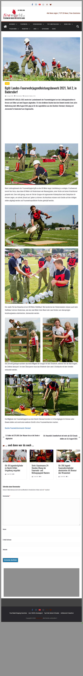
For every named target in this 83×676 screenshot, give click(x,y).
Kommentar (6, 496)
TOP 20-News (64, 13)
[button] (16, 24)
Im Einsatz (12, 24)
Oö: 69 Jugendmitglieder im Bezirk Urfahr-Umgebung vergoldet (14, 468)
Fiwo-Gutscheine (74, 13)
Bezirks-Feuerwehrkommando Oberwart (18, 428)
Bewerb (31, 96)
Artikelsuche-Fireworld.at (67, 613)
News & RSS (67, 24)
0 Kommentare (19, 96)
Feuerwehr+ (24, 24)
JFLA (34, 96)
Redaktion (25, 29)
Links (35, 29)
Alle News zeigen (52, 13)
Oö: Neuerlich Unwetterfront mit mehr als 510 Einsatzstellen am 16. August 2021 (60, 437)
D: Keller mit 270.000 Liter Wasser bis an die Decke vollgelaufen (23, 437)
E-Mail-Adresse (7, 539)
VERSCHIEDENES (37, 24)
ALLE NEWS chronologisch (36, 613)
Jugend (7, 83)
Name (4, 529)
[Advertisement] (41, 582)
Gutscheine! (45, 29)
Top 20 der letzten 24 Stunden (51, 613)
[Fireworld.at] (5, 26)
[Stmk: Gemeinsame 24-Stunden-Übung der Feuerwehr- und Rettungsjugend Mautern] (41, 451)
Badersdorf (26, 96)
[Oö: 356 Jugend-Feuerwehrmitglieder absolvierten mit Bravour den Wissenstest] (68, 451)
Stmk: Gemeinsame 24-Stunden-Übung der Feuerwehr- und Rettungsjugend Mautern (41, 469)
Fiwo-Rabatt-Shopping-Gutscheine (18, 613)
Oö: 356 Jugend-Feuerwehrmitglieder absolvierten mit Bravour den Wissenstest (67, 469)
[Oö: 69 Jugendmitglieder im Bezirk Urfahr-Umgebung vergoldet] (15, 451)
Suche (54, 29)
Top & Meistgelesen (53, 24)
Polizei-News (13, 29)
